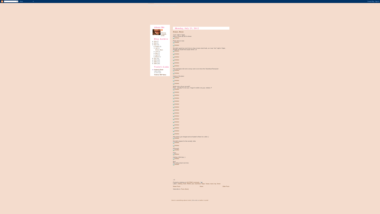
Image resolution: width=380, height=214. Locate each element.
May (156, 53)
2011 (155, 58)
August (157, 46)
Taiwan (207, 183)
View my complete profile (163, 34)
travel (211, 183)
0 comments (196, 182)
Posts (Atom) (185, 189)
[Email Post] (201, 182)
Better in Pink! (204, 200)
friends (189, 183)
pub (193, 183)
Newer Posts (176, 186)
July (156, 48)
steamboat (198, 183)
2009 (155, 62)
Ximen (218, 183)
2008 (155, 63)
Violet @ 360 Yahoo (160, 74)
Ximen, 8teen (159, 50)
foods (184, 183)
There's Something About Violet (151, 3)
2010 (155, 60)
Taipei (203, 183)
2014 (155, 41)
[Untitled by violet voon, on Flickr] (176, 38)
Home (201, 186)
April (156, 55)
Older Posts (226, 186)
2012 (155, 45)
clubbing (180, 183)
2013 (155, 43)
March (157, 56)
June (156, 51)
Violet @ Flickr (158, 69)
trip (215, 183)
